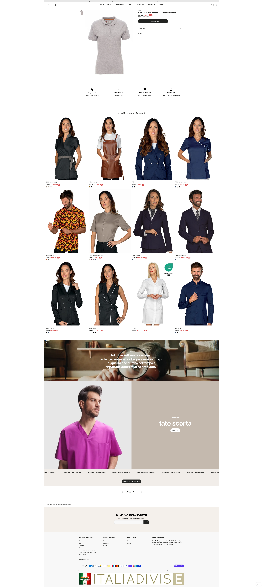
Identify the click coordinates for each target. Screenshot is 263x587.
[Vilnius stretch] (67, 293)
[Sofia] (153, 148)
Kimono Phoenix (93, 328)
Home (47, 504)
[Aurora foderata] (153, 221)
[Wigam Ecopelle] (110, 148)
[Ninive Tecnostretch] (196, 148)
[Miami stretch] (196, 293)
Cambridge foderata (180, 255)
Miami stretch (178, 328)
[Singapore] (153, 293)
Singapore (134, 328)
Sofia (133, 182)
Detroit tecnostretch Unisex (96, 255)
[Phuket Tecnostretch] (67, 148)
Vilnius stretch (50, 328)
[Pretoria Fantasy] (67, 221)
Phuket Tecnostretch (51, 182)
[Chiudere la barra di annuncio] (218, 1)
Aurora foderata (136, 255)
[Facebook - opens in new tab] (80, 566)
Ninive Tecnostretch (180, 182)
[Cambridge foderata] (196, 221)
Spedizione (139, 16)
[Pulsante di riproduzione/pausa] (46, 342)
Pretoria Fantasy (50, 255)
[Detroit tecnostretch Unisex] (110, 221)
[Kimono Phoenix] (110, 293)
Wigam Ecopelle (93, 182)
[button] (211, 5)
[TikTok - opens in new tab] (86, 566)
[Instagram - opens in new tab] (83, 566)
